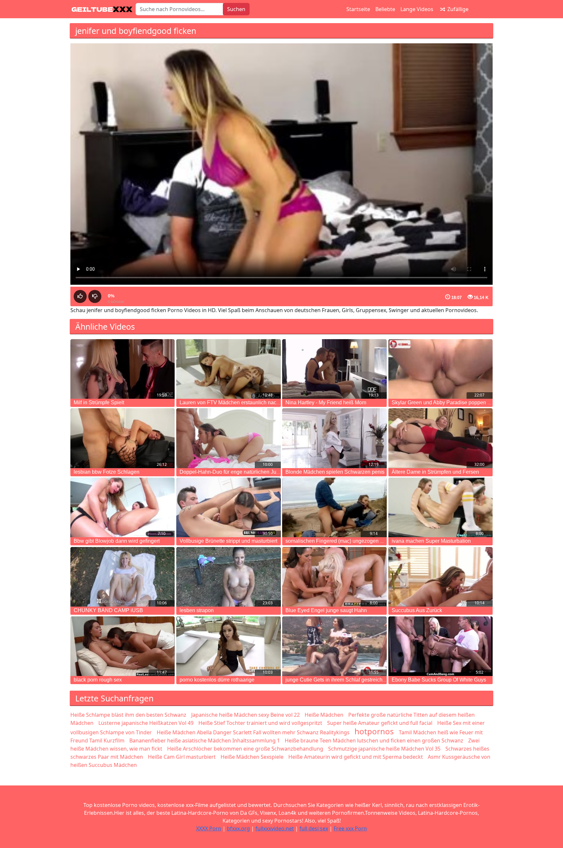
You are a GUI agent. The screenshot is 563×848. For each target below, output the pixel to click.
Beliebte (385, 9)
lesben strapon (197, 610)
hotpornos (374, 731)
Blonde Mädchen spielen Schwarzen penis (334, 472)
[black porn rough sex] (122, 646)
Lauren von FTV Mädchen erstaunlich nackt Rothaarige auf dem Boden (262, 402)
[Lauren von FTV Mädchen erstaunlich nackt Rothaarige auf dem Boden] (228, 369)
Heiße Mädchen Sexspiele (252, 756)
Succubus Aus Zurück (417, 610)
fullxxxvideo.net (274, 828)
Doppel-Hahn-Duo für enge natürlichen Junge (232, 472)
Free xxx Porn (350, 828)
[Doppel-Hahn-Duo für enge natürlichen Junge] (228, 438)
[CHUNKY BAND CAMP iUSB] (122, 577)
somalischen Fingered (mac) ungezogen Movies (341, 541)
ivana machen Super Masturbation (431, 541)
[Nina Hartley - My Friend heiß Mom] (334, 369)
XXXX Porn (208, 828)
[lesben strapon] (228, 577)
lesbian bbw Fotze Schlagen (106, 472)
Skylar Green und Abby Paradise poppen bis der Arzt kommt (461, 402)
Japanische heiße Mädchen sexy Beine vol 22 (245, 714)
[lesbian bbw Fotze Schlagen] (122, 438)
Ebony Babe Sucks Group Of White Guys (439, 680)
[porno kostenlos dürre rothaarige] (228, 646)
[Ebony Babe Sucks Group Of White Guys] (440, 646)
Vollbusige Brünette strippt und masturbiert (228, 541)
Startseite (358, 9)
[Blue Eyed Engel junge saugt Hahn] (334, 577)
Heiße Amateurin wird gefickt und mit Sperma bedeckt (355, 756)
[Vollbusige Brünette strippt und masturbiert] (228, 507)
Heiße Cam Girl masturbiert (182, 756)
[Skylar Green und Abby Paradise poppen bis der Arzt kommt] (440, 369)
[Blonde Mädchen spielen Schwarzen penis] (334, 438)
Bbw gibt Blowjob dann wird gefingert (117, 541)
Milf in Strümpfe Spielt (99, 402)
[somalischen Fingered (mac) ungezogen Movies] (334, 507)
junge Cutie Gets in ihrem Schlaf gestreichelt (336, 680)
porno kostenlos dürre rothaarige (217, 680)
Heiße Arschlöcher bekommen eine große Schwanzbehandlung (245, 748)
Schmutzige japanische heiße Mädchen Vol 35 (384, 748)
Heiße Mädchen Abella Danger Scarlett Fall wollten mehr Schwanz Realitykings (253, 732)
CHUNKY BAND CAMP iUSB (108, 610)
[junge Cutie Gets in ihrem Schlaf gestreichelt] (334, 646)
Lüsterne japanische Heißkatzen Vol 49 (146, 722)
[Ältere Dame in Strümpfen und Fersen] (440, 438)
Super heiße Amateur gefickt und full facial (379, 722)
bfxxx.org (238, 828)
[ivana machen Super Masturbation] (440, 507)
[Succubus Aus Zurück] (440, 577)
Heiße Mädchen (324, 714)
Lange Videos (416, 9)
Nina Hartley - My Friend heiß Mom (325, 402)
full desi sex (313, 828)
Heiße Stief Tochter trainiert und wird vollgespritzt (260, 722)
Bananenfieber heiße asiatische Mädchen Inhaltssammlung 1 (204, 740)
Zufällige (457, 9)
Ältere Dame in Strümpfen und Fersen (435, 472)
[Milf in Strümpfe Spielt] (122, 369)
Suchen (236, 9)
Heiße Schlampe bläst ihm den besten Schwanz (128, 714)
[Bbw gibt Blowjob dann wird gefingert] (122, 507)
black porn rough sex (98, 680)
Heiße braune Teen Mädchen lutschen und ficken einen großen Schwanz (374, 740)
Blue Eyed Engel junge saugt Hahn (326, 610)
